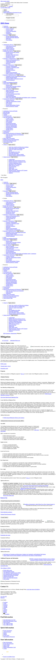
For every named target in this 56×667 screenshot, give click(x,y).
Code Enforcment (10, 92)
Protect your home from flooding (10, 577)
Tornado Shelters (4, 517)
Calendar (5, 114)
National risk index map (8, 576)
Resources (8, 63)
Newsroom (5, 35)
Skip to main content (5, 1)
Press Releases (9, 40)
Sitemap (5, 634)
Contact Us (5, 26)
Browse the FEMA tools (8, 495)
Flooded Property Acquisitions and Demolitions (10, 500)
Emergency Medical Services (9, 75)
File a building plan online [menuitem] (14, 152)
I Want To (5, 144)
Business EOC (6, 113)
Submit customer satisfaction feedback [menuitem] (17, 155)
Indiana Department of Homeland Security (12, 12)
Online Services (6, 156)
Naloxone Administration (11, 125)
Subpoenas (8, 137)
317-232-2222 (4, 596)
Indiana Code (6, 646)
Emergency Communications (9, 58)
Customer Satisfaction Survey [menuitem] (15, 163)
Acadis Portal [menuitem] (12, 159)
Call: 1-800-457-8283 (8, 623)
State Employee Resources (9, 636)
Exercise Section (9, 68)
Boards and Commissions (8, 49)
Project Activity (9, 53)
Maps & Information (7, 642)
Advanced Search (7, 631)
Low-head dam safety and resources (11, 574)
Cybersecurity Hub (7, 115)
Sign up (22, 373)
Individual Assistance (10, 70)
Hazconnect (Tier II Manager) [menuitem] (15, 164)
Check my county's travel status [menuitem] (15, 149)
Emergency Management (8, 64)
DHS (4, 333)
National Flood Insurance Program (8, 514)
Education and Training (11, 87)
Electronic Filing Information (12, 54)
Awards (5, 648)
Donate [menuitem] (10, 150)
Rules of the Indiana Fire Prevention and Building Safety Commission (21, 97)
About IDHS (6, 27)
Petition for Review (10, 48)
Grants (4, 81)
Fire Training (9, 103)
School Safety (6, 83)
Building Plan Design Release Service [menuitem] (17, 160)
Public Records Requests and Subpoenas (12, 133)
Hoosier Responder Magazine (12, 37)
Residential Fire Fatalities (11, 127)
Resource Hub (9, 85)
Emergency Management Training (13, 101)
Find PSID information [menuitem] (14, 153)
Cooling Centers (9, 118)
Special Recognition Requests (9, 140)
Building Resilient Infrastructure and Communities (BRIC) (12, 420)
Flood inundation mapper (8, 571)
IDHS (2, 179)
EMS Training (9, 102)
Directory (3, 597)
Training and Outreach (11, 61)
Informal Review (9, 47)
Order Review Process (11, 46)
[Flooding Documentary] (39, 504)
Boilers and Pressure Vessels (12, 91)
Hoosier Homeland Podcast (12, 36)
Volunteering (9, 33)
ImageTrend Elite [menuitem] (12, 166)
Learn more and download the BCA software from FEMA (35, 485)
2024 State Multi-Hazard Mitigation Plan (9, 397)
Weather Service (9, 129)
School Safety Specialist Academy (13, 86)
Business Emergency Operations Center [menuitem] (17, 161)
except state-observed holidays (33, 589)
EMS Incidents (9, 121)
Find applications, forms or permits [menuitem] (16, 154)
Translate (11, 6)
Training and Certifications (9, 98)
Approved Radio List (10, 62)
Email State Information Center (10, 621)
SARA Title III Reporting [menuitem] (14, 171)
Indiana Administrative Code (9, 647)
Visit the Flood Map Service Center (28, 488)
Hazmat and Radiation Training (13, 105)
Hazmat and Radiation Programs (10, 82)
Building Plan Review (8, 51)
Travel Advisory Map (7, 142)
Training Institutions (10, 80)
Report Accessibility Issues (9, 656)
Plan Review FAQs (10, 57)
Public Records (9, 136)
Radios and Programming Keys (13, 60)
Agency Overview (10, 28)
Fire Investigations (10, 95)
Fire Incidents (9, 122)
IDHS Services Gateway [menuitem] (14, 165)
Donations (8, 32)
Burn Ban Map (6, 112)
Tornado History (9, 128)
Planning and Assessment (11, 72)
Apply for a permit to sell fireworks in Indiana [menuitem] (18, 147)
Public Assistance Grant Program (13, 73)
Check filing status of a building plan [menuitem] (17, 148)
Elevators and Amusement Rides (13, 93)
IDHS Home (5, 23)
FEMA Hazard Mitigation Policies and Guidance (13, 417)
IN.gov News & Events (8, 643)
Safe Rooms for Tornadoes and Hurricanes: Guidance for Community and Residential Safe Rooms (24, 554)
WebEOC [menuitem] (11, 172)
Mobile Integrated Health (11, 77)
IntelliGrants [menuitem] (11, 168)
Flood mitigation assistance (6, 512)
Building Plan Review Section (12, 52)
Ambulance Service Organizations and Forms (16, 76)
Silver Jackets (6, 579)
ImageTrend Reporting (11, 96)
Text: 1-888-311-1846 (8, 624)
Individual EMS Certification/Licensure (14, 78)
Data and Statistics (10, 119)
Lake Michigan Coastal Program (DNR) (12, 572)
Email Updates (6, 644)
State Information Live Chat (9, 619)
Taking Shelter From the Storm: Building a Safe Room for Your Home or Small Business (22, 555)
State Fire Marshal (7, 88)
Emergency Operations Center (12, 67)
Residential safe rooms (5, 535)
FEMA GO (22, 489)
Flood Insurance (6, 130)
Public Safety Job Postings (9, 138)
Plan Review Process (10, 56)
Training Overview (10, 100)
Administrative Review (8, 44)
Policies (5, 633)
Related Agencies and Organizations (11, 139)
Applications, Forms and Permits (10, 111)
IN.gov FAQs (6, 635)
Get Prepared (6, 132)
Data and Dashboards (8, 117)
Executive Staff (9, 30)
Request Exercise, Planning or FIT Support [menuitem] (18, 170)
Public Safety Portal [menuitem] (13, 169)
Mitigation (8, 71)
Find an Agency (6, 622)
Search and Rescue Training (12, 106)
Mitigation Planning (5, 376)
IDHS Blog (8, 38)
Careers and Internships (11, 31)
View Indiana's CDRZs (6, 568)
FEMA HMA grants (7, 570)
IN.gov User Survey (7, 630)
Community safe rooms (6, 549)
